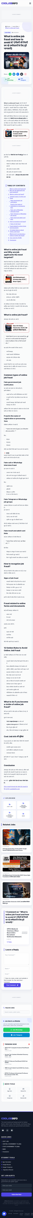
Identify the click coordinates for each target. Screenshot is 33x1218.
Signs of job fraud (15, 224)
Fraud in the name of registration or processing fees (17, 206)
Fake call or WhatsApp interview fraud (16, 210)
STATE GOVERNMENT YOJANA (11, 1146)
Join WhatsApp (10, 79)
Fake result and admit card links (17, 218)
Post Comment (11, 985)
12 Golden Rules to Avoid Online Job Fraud (16, 230)
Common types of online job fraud (17, 197)
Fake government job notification (16, 201)
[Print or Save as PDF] (21, 74)
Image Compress (7, 1167)
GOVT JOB (5, 1141)
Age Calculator (7, 1162)
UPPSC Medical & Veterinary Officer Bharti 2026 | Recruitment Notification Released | (14, 933)
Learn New (15, 26)
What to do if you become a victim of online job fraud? (16, 234)
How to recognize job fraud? (17, 221)
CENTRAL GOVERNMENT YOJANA (12, 1144)
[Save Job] (25, 74)
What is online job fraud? (16, 194)
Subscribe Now (16, 1194)
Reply (10, 942)
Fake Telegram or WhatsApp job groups (18, 214)
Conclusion (12, 240)
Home (8, 26)
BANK (4, 1149)
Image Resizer (7, 1164)
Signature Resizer (8, 1169)
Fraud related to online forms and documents (17, 226)
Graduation (6, 1151)
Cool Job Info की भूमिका (15, 238)
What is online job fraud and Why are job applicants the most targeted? (17, 190)
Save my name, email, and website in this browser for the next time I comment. (16, 980)
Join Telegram (23, 79)
